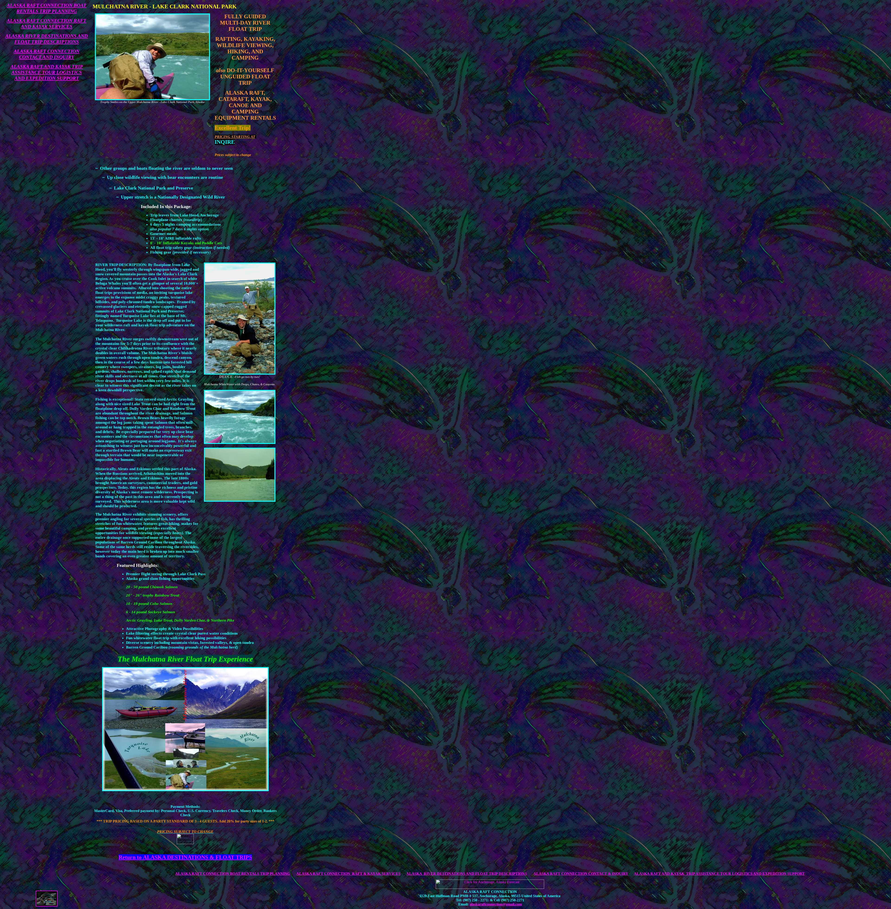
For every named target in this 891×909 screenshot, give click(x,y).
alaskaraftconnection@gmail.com (496, 904)
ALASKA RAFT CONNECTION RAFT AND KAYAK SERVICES (46, 23)
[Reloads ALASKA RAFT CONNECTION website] (47, 905)
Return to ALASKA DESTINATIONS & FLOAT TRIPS (185, 857)
